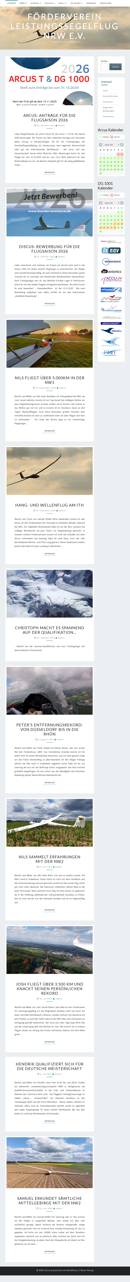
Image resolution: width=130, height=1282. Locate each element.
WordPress (72, 1270)
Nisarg (90, 1270)
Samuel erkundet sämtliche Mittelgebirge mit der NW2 (49, 1200)
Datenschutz (108, 116)
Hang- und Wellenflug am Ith (49, 505)
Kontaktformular (110, 96)
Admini (61, 125)
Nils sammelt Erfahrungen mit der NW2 (49, 859)
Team (105, 90)
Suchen (104, 61)
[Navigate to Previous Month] (100, 144)
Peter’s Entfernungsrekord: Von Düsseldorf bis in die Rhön (49, 729)
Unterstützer (105, 3)
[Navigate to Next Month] (122, 144)
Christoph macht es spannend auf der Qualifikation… (49, 630)
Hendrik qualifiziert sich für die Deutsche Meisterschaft (50, 1066)
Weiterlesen (50, 172)
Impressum (108, 101)
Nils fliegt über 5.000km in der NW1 (50, 380)
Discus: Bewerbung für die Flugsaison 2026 (49, 248)
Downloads (91, 3)
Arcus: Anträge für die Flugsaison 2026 (49, 117)
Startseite (11, 3)
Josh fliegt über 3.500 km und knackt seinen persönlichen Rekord (49, 988)
